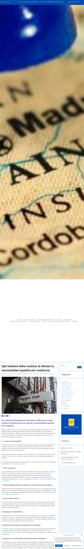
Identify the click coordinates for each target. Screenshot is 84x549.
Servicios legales (58, 319)
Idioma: (74, 321)
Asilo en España (64, 381)
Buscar (62, 365)
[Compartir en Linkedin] (7, 416)
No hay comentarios (8, 375)
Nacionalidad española (49, 373)
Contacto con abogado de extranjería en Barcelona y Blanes (56, 321)
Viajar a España (64, 404)
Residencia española (65, 400)
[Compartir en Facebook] (3, 416)
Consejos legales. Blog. (34, 321)
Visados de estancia (65, 406)
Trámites (63, 402)
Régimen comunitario (65, 398)
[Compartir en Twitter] (5, 416)
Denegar (67, 545)
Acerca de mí (19, 319)
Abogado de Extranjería (29, 319)
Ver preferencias (77, 545)
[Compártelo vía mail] (9, 416)
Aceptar (59, 545)
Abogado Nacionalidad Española (45, 319)
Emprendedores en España (66, 385)
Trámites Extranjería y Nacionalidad (18, 321)
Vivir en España (64, 408)
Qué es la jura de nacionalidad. (17, 463)
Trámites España (68, 319)
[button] (81, 535)
